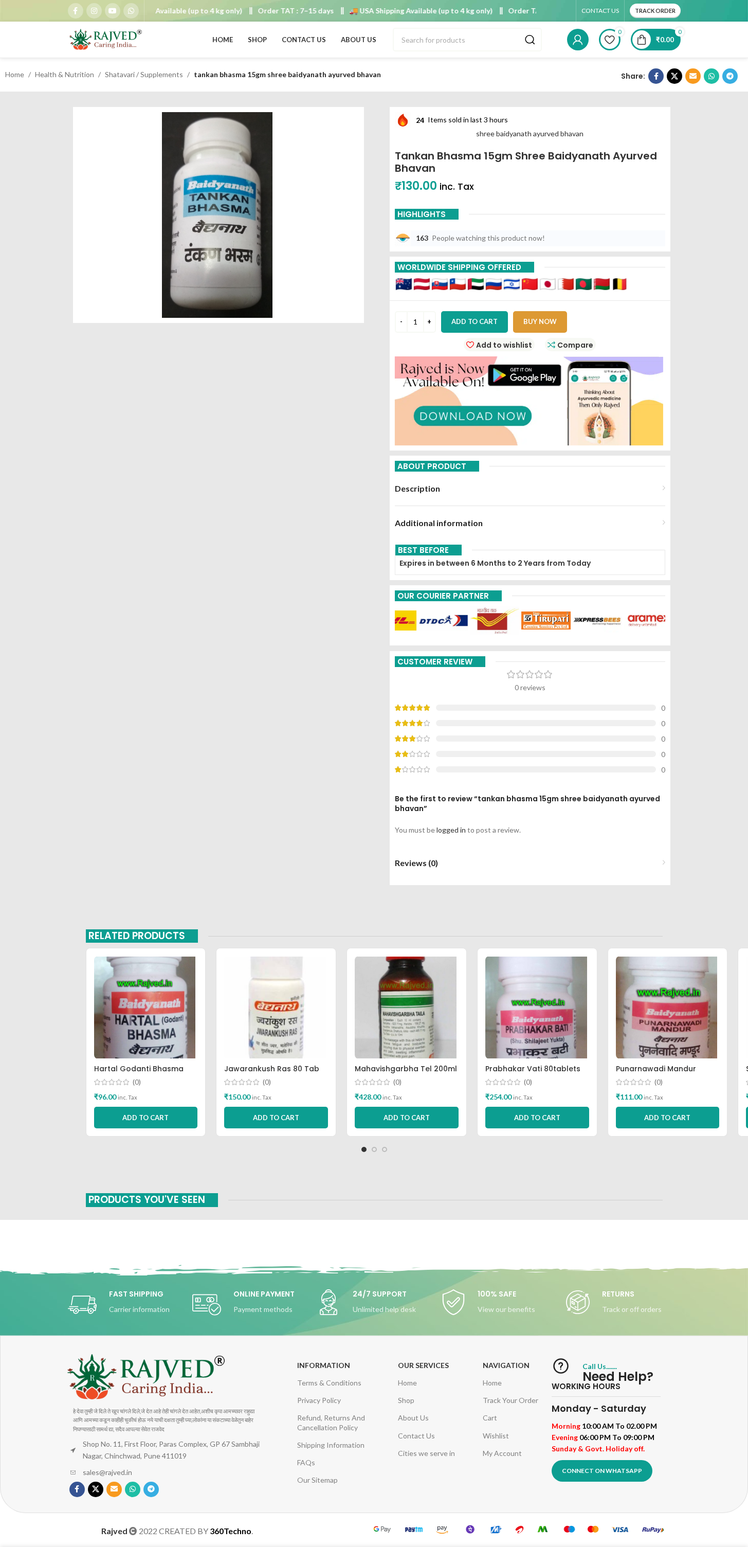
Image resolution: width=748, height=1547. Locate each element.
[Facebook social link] (75, 11)
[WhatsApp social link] (131, 11)
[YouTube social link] (112, 11)
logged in (451, 829)
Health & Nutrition (64, 74)
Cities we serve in (426, 1453)
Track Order (655, 10)
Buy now (540, 321)
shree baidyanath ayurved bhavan (529, 133)
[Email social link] (693, 76)
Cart (490, 1417)
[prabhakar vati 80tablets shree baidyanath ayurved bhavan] (537, 1007)
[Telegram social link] (730, 76)
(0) (137, 1082)
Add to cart (474, 321)
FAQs (306, 1462)
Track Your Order (510, 1400)
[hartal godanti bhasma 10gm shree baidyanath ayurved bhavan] (146, 1007)
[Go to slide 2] (374, 1149)
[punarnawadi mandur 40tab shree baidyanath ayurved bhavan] (668, 1007)
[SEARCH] (530, 39)
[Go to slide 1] (364, 1149)
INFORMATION (323, 1365)
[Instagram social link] (94, 11)
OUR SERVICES (423, 1365)
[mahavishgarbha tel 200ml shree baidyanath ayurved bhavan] (407, 1007)
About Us (413, 1417)
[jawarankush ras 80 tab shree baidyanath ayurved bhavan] (276, 1007)
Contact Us (416, 1435)
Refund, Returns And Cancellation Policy (331, 1422)
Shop (406, 1400)
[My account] (578, 39)
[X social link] (674, 76)
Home (14, 74)
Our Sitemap (317, 1480)
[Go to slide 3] (384, 1149)
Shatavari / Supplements (144, 74)
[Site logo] (106, 38)
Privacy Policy (319, 1400)
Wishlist (496, 1435)
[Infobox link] (125, 1304)
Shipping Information (330, 1445)
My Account (502, 1453)
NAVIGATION (506, 1365)
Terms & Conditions (329, 1382)
